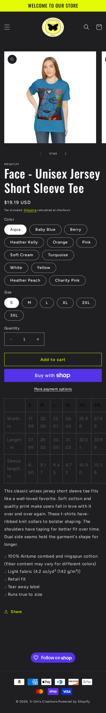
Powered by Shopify (74, 701)
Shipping (30, 210)
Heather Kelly (24, 242)
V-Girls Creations (44, 701)
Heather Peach (25, 280)
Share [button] (16, 611)
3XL (14, 315)
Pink (86, 242)
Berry (75, 229)
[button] (7, 27)
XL (65, 302)
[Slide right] (65, 153)
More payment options (53, 389)
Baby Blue (45, 229)
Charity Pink (67, 280)
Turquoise (58, 255)
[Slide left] (40, 153)
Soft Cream (21, 255)
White (16, 267)
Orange (60, 242)
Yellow (43, 267)
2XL (86, 302)
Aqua (15, 229)
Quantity (12, 328)
